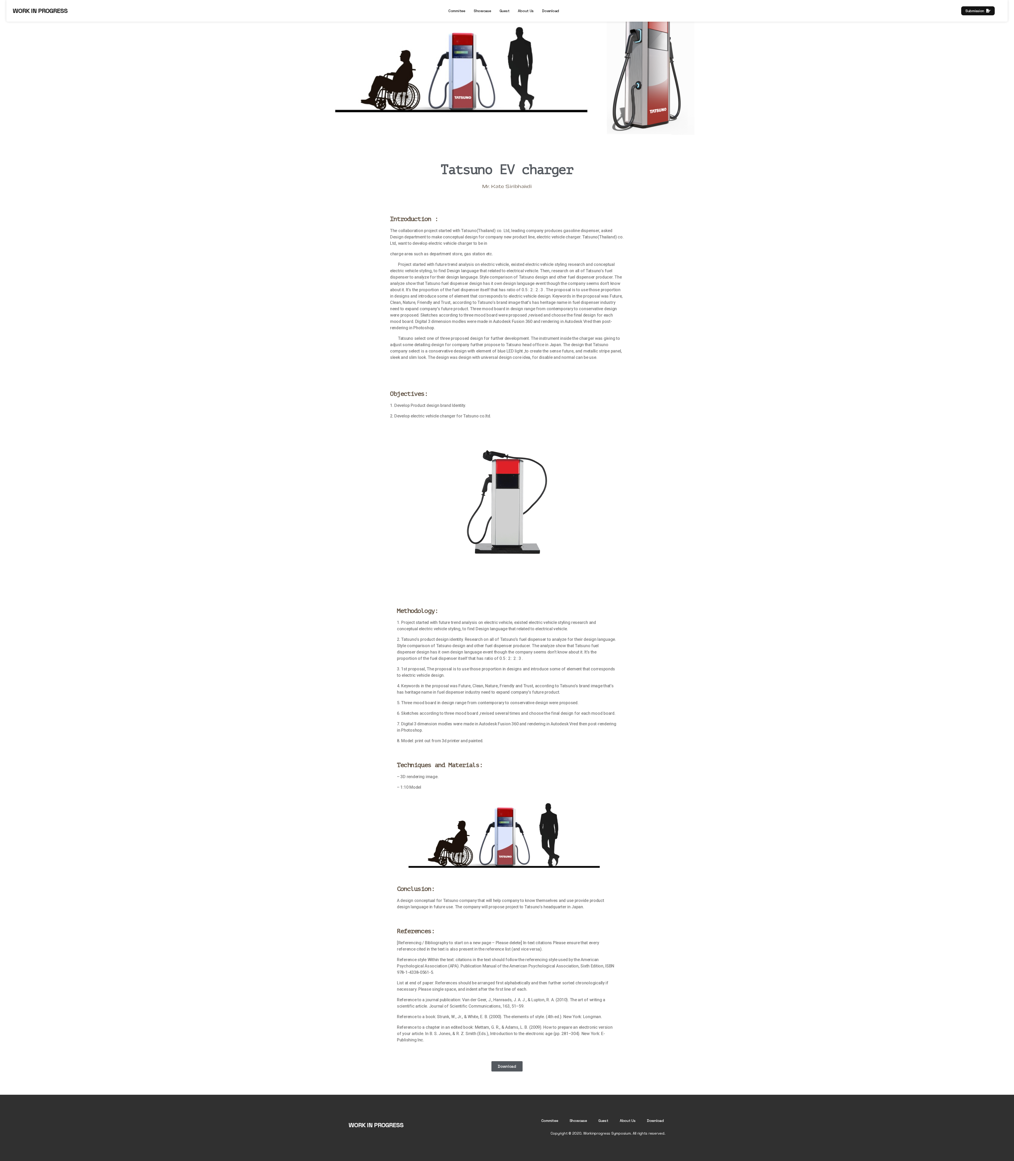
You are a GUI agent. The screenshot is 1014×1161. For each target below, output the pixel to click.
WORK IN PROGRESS (40, 11)
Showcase (482, 10)
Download (550, 10)
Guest (505, 10)
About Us (526, 10)
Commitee (456, 10)
